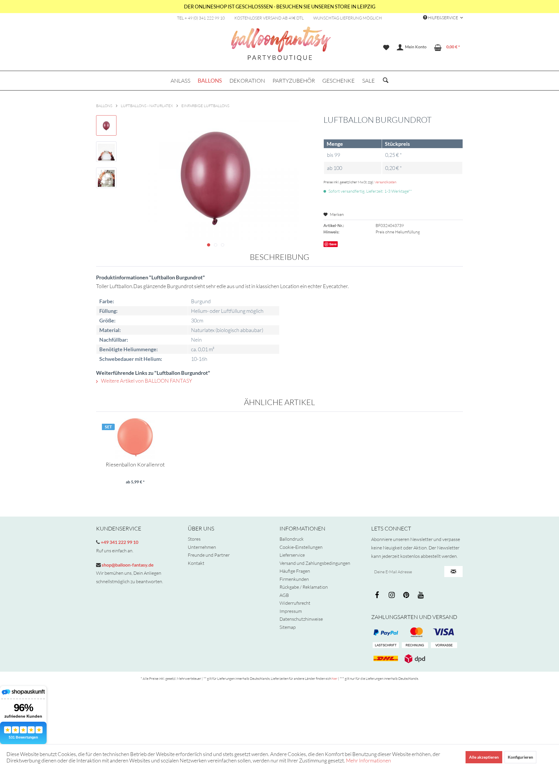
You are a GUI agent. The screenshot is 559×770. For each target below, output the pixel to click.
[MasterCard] (444, 632)
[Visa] (414, 632)
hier (334, 678)
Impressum (291, 611)
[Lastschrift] (385, 645)
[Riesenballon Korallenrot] (135, 438)
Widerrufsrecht (295, 603)
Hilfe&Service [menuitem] (443, 17)
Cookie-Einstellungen (301, 547)
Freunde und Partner (209, 555)
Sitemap (288, 627)
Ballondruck (292, 539)
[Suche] (385, 80)
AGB (284, 595)
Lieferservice (292, 555)
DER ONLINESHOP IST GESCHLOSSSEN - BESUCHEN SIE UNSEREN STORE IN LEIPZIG (279, 6)
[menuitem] (386, 47)
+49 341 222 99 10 (119, 542)
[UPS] (414, 658)
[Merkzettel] (386, 47)
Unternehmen (202, 547)
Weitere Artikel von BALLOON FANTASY (146, 380)
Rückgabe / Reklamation (304, 587)
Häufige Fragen (295, 571)
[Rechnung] (414, 645)
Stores (194, 539)
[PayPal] (385, 632)
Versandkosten (385, 182)
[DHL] (385, 658)
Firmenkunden (294, 579)
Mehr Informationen (368, 760)
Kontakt (196, 563)
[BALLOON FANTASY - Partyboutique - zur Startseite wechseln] (281, 47)
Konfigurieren (520, 757)
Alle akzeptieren (484, 757)
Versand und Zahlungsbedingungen (315, 563)
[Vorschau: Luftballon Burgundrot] (106, 125)
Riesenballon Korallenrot (135, 465)
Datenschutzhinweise (301, 619)
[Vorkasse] (444, 645)
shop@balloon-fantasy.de (127, 564)
